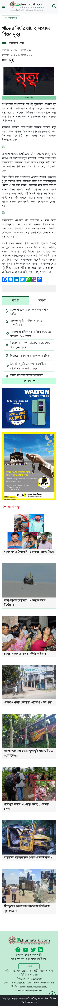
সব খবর (28, 381)
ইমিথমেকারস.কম (29, 1002)
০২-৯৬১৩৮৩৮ (34, 979)
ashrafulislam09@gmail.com (33, 986)
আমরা (29, 966)
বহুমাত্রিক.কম (18, 998)
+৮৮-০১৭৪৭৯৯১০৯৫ (20, 983)
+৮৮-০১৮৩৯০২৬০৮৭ (43, 983)
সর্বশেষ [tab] (15, 300)
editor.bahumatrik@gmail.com (29, 990)
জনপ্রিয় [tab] (42, 300)
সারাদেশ (12, 18)
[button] (3, 6)
